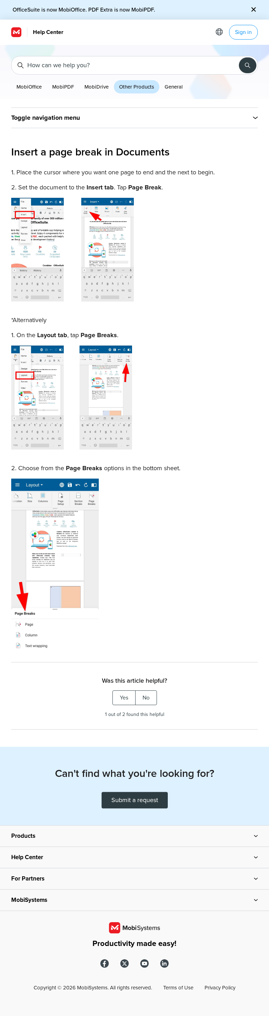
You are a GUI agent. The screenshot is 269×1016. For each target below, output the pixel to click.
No (146, 697)
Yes (124, 697)
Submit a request (134, 800)
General (174, 87)
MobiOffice (29, 87)
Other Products (136, 87)
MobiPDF (63, 87)
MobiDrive (96, 87)
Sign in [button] (243, 32)
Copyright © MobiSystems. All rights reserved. (93, 987)
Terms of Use (178, 987)
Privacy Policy (220, 987)
